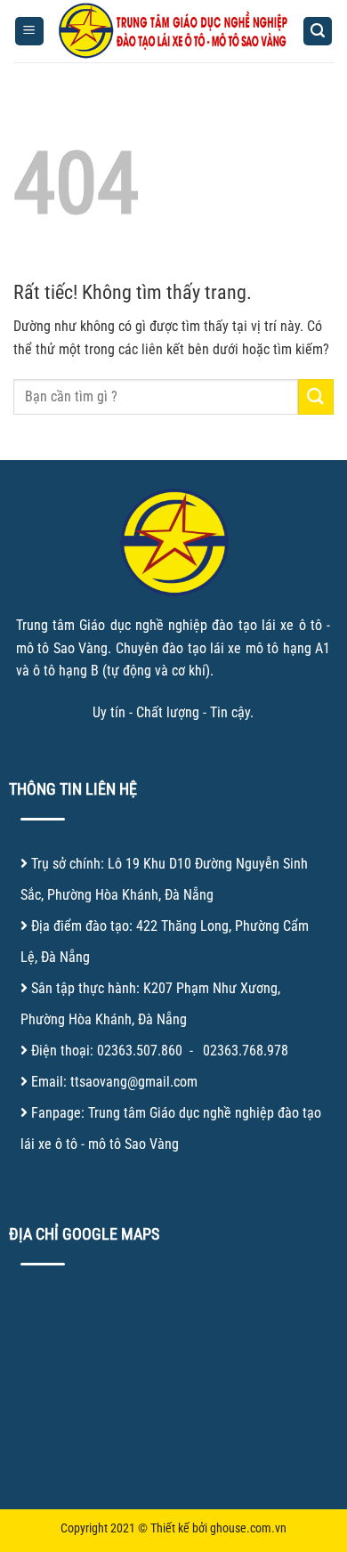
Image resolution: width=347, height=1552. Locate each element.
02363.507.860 (139, 1050)
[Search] (317, 31)
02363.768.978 (245, 1050)
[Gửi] (316, 396)
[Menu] (29, 31)
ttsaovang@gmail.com (134, 1081)
